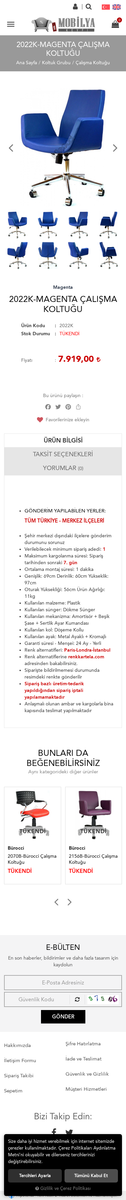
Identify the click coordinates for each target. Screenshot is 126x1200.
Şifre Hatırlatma (83, 1044)
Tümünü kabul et (91, 1175)
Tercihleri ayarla (35, 1175)
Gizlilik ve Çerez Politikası (65, 1188)
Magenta (63, 287)
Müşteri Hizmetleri (86, 1089)
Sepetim (13, 1091)
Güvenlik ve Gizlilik (87, 1074)
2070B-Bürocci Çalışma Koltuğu (32, 859)
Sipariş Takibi (19, 1076)
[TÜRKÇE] (105, 6)
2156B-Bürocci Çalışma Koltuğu (93, 859)
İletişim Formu (20, 1060)
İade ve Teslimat (83, 1059)
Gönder (63, 1017)
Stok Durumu (35, 334)
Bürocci (16, 848)
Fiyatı (26, 360)
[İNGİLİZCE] (116, 6)
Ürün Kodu (33, 325)
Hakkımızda (17, 1045)
